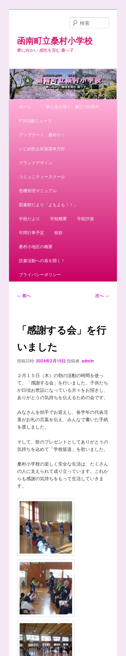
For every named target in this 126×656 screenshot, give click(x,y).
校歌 (58, 232)
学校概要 (58, 218)
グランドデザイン (35, 162)
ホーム (25, 106)
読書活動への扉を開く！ (42, 260)
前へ (24, 295)
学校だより (29, 218)
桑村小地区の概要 (35, 246)
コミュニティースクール (42, 176)
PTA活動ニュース (35, 120)
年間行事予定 (31, 232)
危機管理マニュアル (38, 190)
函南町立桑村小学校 (55, 40)
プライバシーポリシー (40, 274)
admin (88, 361)
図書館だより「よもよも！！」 (48, 204)
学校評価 (85, 218)
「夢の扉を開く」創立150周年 (70, 106)
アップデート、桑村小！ (42, 134)
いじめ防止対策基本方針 (42, 148)
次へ (102, 295)
